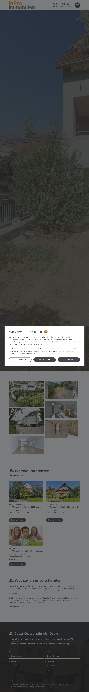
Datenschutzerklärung (19, 351)
